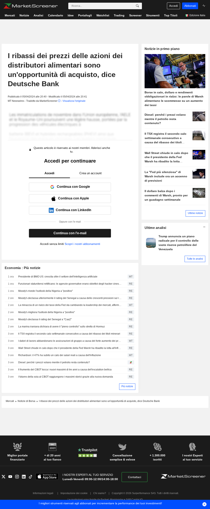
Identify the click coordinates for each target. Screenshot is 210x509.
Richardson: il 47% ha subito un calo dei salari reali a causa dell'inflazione (59, 355)
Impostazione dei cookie (74, 493)
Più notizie (127, 386)
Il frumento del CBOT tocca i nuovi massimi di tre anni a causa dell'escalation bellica (65, 369)
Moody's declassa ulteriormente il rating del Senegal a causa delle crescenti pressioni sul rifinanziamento (70, 298)
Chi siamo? (99, 493)
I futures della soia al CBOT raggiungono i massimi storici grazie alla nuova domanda (65, 376)
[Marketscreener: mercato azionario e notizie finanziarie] (30, 6)
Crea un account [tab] (90, 173)
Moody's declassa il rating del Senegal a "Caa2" (45, 319)
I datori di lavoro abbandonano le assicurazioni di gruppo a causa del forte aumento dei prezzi (70, 340)
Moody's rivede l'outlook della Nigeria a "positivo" (45, 291)
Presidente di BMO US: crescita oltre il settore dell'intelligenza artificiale (57, 276)
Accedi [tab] (49, 173)
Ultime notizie (195, 213)
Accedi (173, 5)
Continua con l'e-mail (70, 233)
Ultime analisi (155, 228)
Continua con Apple (73, 198)
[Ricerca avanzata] (137, 6)
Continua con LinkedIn (73, 210)
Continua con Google (73, 186)
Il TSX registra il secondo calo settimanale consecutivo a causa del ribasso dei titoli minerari (69, 333)
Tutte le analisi (195, 258)
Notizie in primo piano (162, 49)
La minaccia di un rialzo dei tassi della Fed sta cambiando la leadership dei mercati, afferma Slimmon (70, 305)
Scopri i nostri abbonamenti (82, 243)
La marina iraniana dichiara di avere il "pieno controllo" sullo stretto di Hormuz (61, 326)
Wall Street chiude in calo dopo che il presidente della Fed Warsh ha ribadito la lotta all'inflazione (70, 348)
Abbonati (190, 5)
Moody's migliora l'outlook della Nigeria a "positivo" (46, 312)
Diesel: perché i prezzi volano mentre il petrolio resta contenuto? (54, 362)
